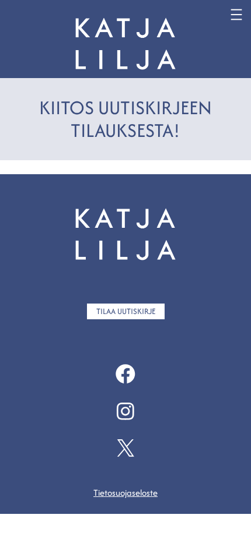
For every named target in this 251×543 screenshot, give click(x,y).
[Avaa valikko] (236, 14)
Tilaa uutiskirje (125, 311)
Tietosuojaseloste (125, 492)
